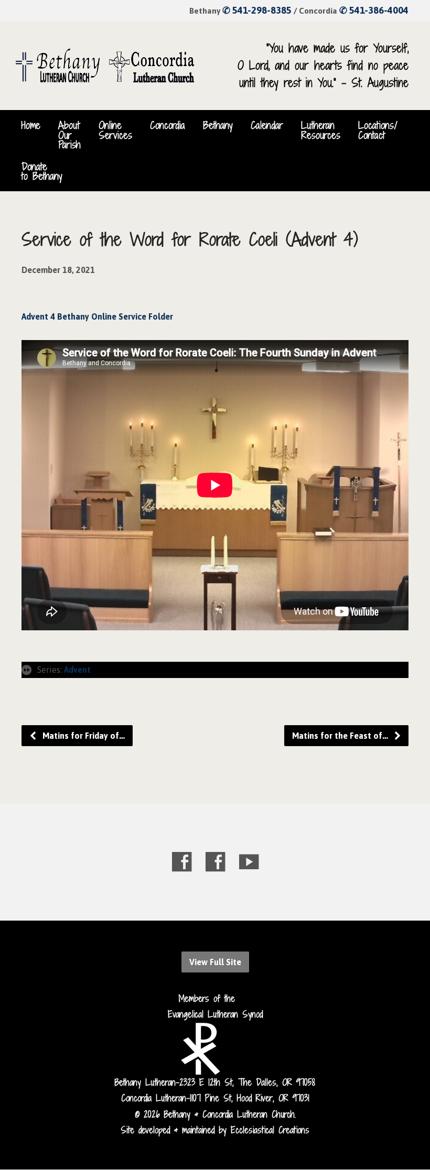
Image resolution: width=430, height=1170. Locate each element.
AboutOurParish (69, 135)
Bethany (218, 125)
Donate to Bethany (42, 171)
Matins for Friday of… (82, 735)
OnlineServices (115, 130)
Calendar (267, 125)
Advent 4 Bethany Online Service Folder (97, 316)
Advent (77, 669)
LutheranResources (320, 130)
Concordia (167, 125)
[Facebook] (181, 861)
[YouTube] (249, 861)
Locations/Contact (377, 130)
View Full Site (215, 962)
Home (31, 125)
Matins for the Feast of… (341, 735)
